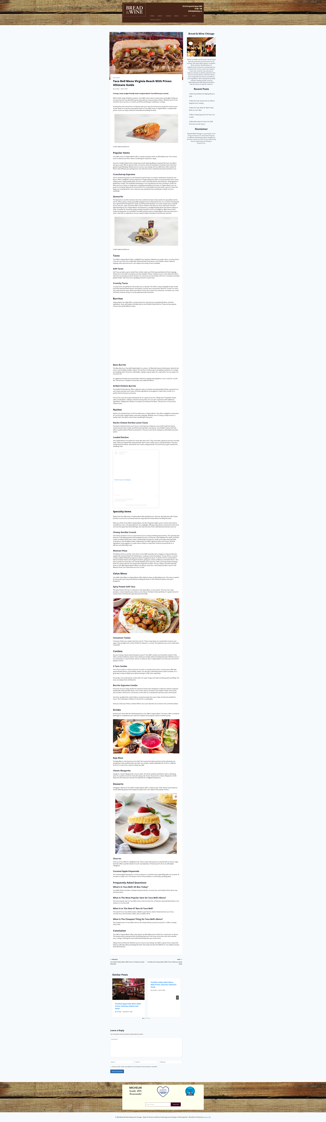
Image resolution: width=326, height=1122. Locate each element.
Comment (114, 1039)
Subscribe (176, 1104)
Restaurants (116, 77)
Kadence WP (207, 1117)
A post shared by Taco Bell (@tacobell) (136, 505)
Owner (168, 16)
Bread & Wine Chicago (194, 134)
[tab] (142, 1018)
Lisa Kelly (117, 89)
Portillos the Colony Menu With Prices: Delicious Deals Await (165, 962)
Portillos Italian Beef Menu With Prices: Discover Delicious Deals (163, 984)
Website (162, 1062)
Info (194, 16)
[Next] (177, 998)
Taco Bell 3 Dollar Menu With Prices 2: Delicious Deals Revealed (127, 962)
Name (113, 1062)
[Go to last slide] (115, 998)
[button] (177, 16)
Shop (185, 16)
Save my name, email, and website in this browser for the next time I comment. (134, 1066)
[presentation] (128, 989)
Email (138, 1062)
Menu (176, 16)
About (160, 16)
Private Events (155, 20)
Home (152, 16)
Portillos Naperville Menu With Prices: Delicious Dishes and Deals (128, 1006)
